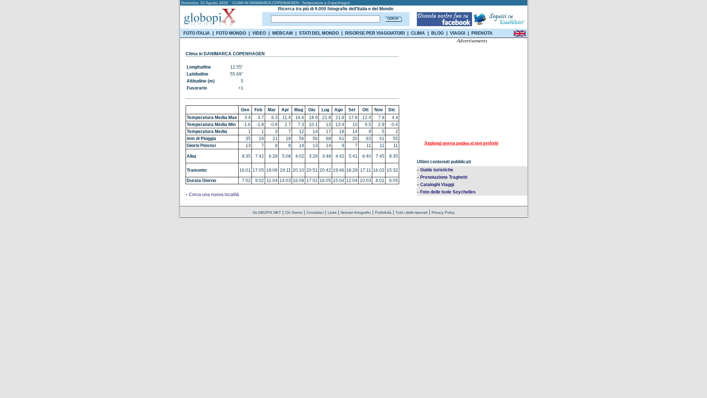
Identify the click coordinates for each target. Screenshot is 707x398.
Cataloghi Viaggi (437, 184)
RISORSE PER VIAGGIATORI (375, 33)
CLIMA (418, 33)
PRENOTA (482, 33)
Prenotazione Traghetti (443, 177)
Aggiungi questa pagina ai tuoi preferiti (461, 143)
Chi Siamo (293, 212)
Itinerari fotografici (356, 212)
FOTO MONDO (231, 33)
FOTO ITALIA (196, 33)
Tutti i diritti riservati (411, 212)
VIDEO (259, 33)
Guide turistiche (436, 169)
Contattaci (315, 212)
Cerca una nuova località (214, 194)
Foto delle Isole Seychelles (448, 192)
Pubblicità (383, 212)
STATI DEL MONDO (319, 33)
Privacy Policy (443, 212)
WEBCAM (282, 33)
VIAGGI (457, 33)
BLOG (437, 33)
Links (332, 212)
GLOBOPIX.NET (267, 212)
